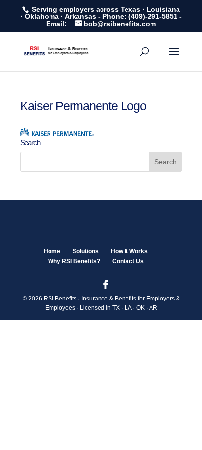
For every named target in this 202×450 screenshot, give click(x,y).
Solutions (86, 251)
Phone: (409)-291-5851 (139, 16)
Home (52, 251)
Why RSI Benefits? (74, 261)
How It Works (129, 251)
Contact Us (128, 261)
